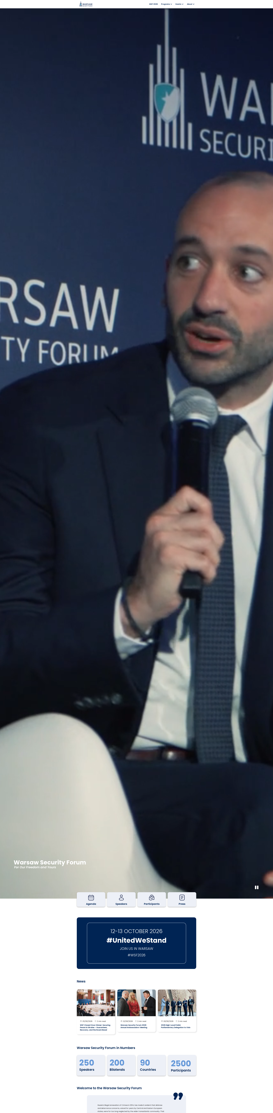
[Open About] (194, 4)
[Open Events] (183, 4)
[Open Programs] (171, 4)
